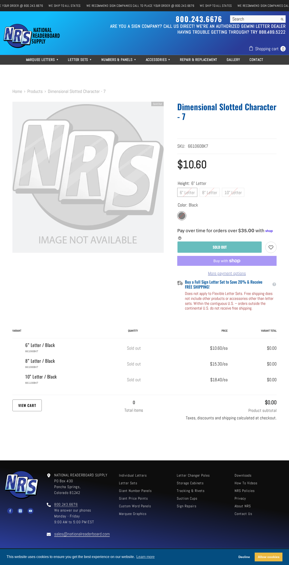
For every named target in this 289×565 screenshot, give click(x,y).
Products (35, 91)
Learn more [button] (145, 557)
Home (17, 91)
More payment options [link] (227, 273)
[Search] (258, 19)
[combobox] (254, 19)
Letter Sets (80, 59)
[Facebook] (10, 511)
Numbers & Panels (118, 59)
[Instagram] (20, 511)
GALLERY (233, 59)
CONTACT (256, 59)
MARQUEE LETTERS (42, 59)
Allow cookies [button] (269, 557)
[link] (271, 247)
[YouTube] (30, 511)
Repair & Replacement (198, 59)
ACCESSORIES (158, 59)
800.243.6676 (66, 504)
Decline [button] (244, 557)
